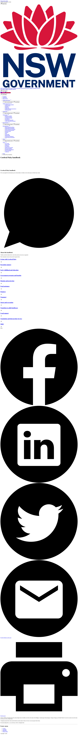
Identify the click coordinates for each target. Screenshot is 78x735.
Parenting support (5, 264)
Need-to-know (7, 105)
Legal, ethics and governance (10, 121)
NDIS (2, 324)
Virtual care (7, 107)
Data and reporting (8, 148)
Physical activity (8, 131)
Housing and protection (7, 281)
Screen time (7, 134)
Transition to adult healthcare (9, 308)
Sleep (6, 133)
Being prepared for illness (9, 127)
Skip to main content (4, 0)
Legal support (4, 313)
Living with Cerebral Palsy (8, 259)
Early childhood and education (9, 270)
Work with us (7, 144)
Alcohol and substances (9, 136)
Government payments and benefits (10, 275)
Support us (7, 145)
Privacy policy (5, 731)
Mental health (7, 135)
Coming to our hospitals (9, 104)
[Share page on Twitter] (39, 559)
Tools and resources (8, 116)
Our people (7, 143)
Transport (3, 297)
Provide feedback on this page (5, 637)
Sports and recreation (6, 302)
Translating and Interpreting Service (11, 318)
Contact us (7, 151)
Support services (8, 109)
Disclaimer (5, 730)
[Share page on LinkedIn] (39, 482)
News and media (8, 150)
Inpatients (7, 106)
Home (4, 153)
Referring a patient (8, 115)
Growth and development (9, 130)
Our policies (7, 146)
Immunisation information (9, 128)
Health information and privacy (10, 108)
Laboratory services (8, 117)
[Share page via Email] (39, 636)
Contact (4, 728)
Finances (3, 291)
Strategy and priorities (9, 147)
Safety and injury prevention (10, 129)
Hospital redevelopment (9, 149)
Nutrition (6, 132)
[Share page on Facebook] (39, 405)
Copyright (4, 729)
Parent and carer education (10, 137)
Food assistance (5, 286)
